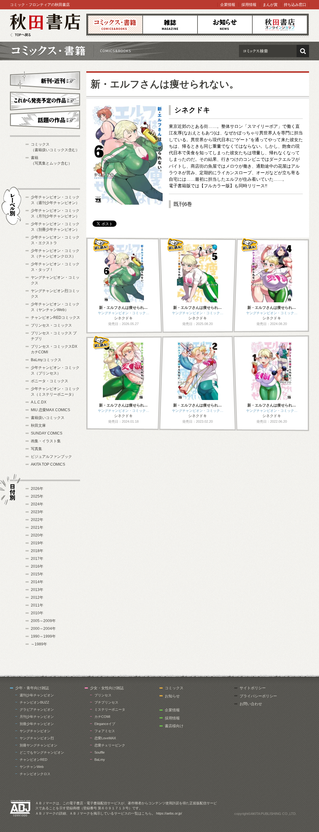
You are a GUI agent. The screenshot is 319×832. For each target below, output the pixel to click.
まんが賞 (270, 4)
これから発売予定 (45, 100)
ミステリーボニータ (109, 709)
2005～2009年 (43, 621)
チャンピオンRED (33, 759)
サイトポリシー (253, 688)
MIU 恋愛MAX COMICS (50, 410)
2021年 (37, 527)
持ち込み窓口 (295, 4)
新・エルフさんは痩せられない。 (165, 84)
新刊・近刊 (45, 79)
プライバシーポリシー (258, 696)
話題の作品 (45, 119)
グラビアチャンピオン (37, 709)
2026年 (37, 488)
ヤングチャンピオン (35, 731)
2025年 (37, 496)
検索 (303, 51)
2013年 (37, 590)
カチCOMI (102, 716)
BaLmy (99, 759)
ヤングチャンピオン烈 (37, 738)
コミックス (115, 25)
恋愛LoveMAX (105, 738)
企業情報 (227, 4)
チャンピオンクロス (35, 774)
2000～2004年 (43, 628)
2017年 (37, 558)
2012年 (37, 597)
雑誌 (170, 25)
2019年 (37, 543)
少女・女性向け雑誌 (107, 688)
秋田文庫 (38, 425)
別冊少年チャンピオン (37, 724)
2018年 (37, 551)
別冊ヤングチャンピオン (38, 745)
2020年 (37, 535)
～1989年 (39, 644)
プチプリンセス (106, 702)
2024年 (37, 504)
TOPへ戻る (20, 35)
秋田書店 (45, 25)
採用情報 (248, 4)
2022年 (37, 520)
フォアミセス (104, 731)
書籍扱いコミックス (47, 418)
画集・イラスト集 (46, 441)
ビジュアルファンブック (51, 456)
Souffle (99, 752)
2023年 (37, 512)
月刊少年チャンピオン (37, 716)
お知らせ (225, 25)
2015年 (37, 574)
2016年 (37, 566)
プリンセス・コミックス (51, 325)
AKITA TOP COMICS (48, 464)
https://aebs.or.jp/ (169, 813)
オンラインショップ (280, 25)
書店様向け (174, 726)
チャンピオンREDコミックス (55, 317)
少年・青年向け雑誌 (32, 688)
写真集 (36, 449)
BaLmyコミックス (46, 360)
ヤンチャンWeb (32, 767)
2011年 (37, 605)
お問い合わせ (251, 704)
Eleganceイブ (104, 724)
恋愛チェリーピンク (109, 745)
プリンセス (103, 695)
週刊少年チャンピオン (37, 695)
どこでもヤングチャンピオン (42, 752)
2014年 (37, 582)
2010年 (37, 613)
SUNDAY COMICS (46, 433)
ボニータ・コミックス (49, 381)
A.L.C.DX (38, 402)
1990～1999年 (43, 636)
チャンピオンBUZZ (34, 702)
